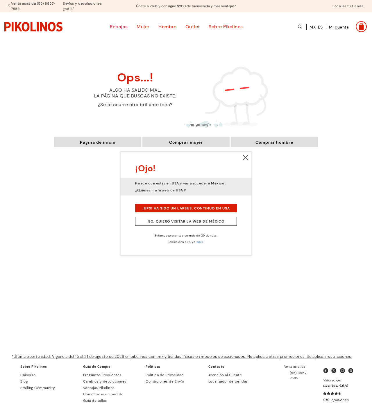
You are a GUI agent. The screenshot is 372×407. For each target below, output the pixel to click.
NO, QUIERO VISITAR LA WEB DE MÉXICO (186, 221)
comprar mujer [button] (186, 142)
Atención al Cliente (225, 375)
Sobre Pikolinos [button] (226, 27)
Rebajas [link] (119, 27)
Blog (24, 381)
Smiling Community (37, 387)
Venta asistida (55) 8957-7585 (33, 6)
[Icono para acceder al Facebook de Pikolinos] (326, 371)
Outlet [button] (192, 27)
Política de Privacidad (165, 375)
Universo (27, 375)
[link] (33, 26)
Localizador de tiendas (228, 381)
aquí (199, 242)
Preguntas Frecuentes (102, 375)
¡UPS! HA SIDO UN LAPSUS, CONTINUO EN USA (186, 208)
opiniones (340, 400)
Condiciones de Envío (165, 381)
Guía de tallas (95, 400)
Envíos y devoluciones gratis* (82, 6)
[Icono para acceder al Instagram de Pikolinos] (343, 371)
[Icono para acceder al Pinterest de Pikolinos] (352, 371)
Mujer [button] (143, 27)
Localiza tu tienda (347, 6)
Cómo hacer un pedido (103, 394)
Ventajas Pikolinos (99, 387)
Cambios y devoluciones (104, 381)
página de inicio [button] (97, 142)
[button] (339, 30)
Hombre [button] (167, 27)
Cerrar (245, 157)
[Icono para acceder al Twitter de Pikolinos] (335, 371)
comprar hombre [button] (274, 142)
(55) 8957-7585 (299, 376)
